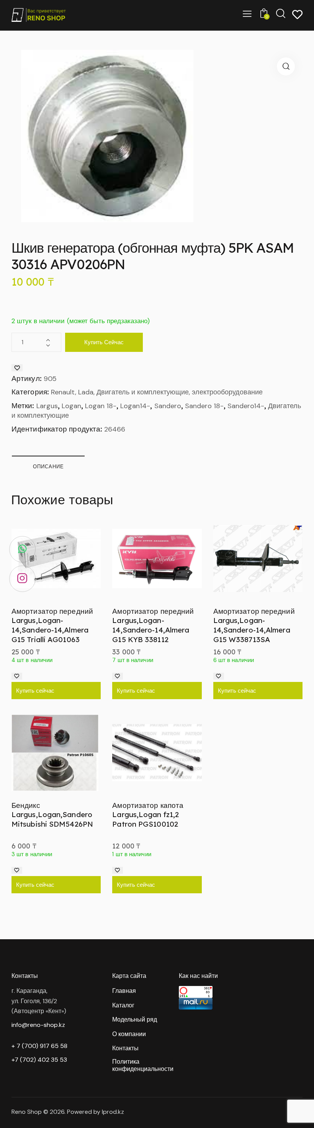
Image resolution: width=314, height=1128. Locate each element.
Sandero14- (245, 405)
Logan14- (135, 405)
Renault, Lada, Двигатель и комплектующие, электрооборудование (157, 392)
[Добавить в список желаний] (17, 367)
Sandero (167, 405)
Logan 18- (100, 405)
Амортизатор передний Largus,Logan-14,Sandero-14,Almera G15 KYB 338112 (153, 625)
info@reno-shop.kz (38, 1025)
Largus (47, 405)
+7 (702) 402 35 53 (39, 1060)
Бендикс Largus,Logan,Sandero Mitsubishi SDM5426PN (52, 815)
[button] (286, 66)
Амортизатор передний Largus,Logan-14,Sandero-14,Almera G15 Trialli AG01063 (52, 625)
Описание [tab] (48, 466)
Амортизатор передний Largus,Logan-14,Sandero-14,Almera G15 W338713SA (254, 625)
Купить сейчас (104, 342)
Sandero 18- (204, 405)
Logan (71, 405)
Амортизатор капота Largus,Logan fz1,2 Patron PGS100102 (147, 815)
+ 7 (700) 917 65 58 (39, 1046)
